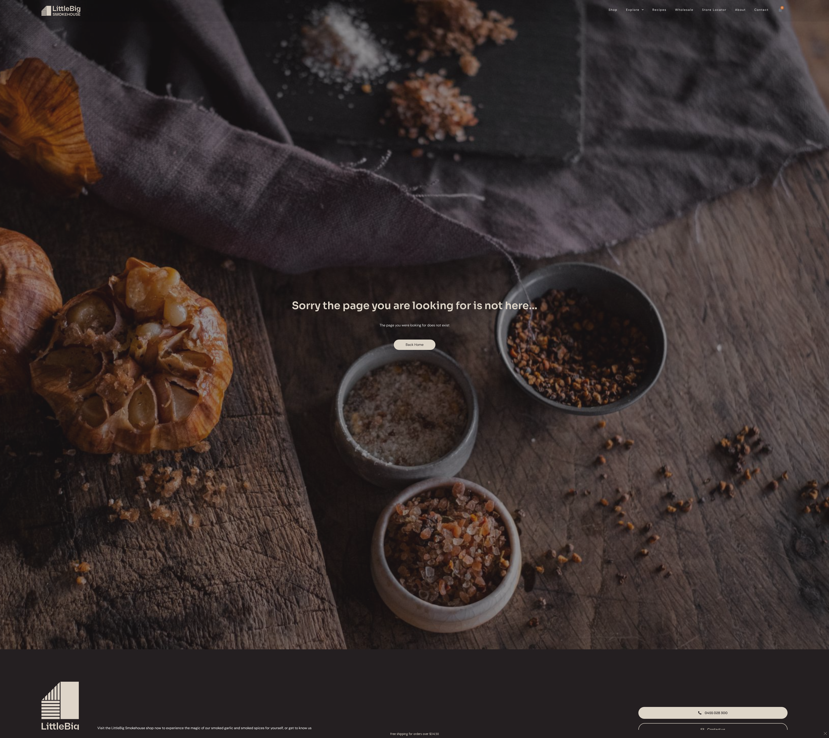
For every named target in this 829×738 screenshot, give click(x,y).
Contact (761, 10)
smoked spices (252, 728)
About (740, 10)
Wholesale (684, 10)
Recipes (659, 10)
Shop (613, 10)
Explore (632, 10)
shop (150, 728)
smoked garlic (222, 728)
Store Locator (714, 10)
